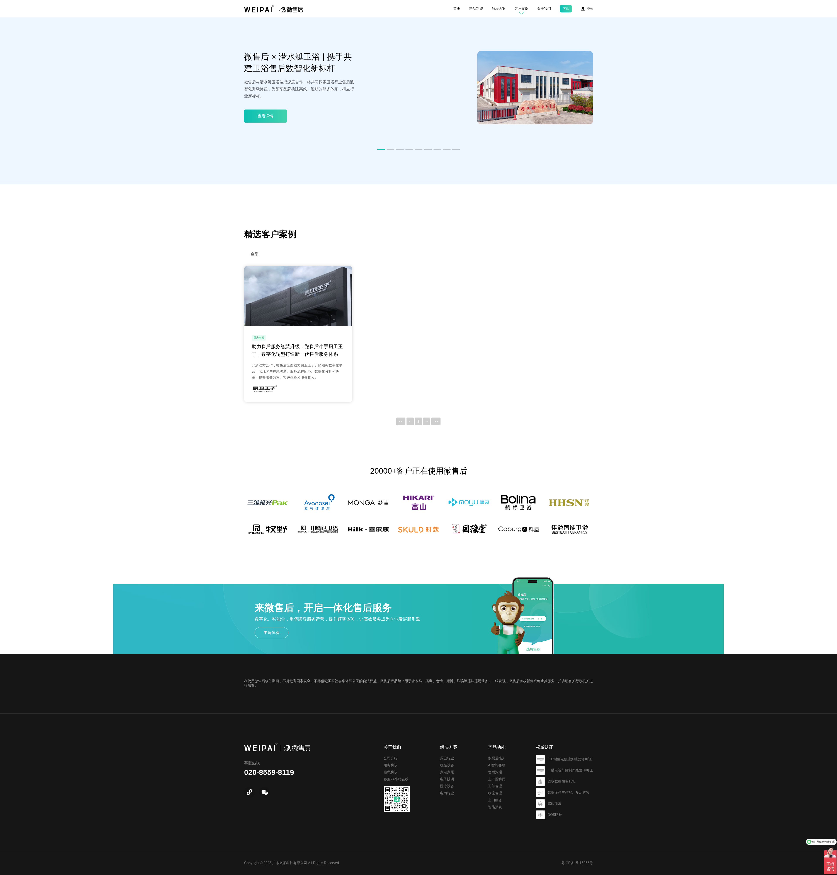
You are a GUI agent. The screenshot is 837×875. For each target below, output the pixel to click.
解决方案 (499, 8)
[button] (381, 149)
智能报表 (495, 807)
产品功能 (476, 8)
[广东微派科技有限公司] (273, 8)
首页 (456, 8)
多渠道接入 (496, 758)
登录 (590, 8)
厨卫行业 (447, 758)
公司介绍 (391, 758)
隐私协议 (391, 772)
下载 (566, 8)
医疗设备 (447, 786)
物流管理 (495, 793)
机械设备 (447, 765)
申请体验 (271, 632)
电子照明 (447, 779)
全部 (255, 254)
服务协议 (391, 765)
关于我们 (544, 8)
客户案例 (521, 8)
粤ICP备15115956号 (577, 863)
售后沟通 (495, 772)
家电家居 (447, 772)
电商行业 (447, 793)
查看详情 (265, 116)
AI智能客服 (496, 765)
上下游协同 (496, 779)
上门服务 (495, 800)
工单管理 (495, 786)
